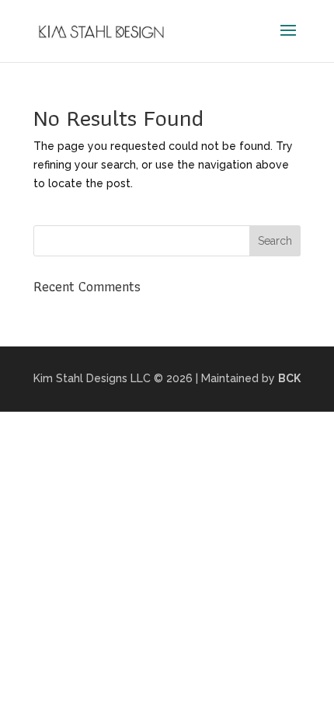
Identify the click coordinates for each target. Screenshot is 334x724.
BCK (289, 378)
